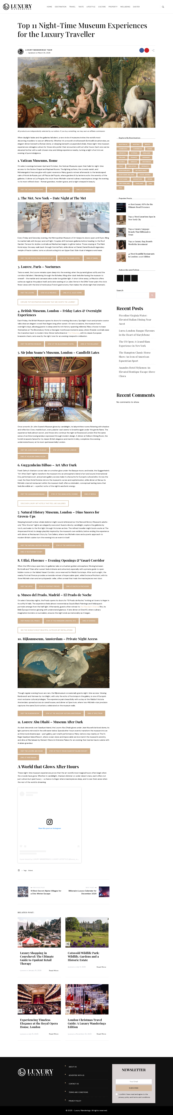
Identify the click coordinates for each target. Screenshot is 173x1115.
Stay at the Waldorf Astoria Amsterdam (63, 713)
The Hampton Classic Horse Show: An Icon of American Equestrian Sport (135, 356)
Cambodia (123, 149)
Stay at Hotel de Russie (60, 190)
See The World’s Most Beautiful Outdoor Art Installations (46, 630)
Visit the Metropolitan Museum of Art (36, 258)
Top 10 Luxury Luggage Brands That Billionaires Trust (139, 232)
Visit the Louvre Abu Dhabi (31, 751)
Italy (121, 166)
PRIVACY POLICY (75, 1101)
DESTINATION (60, 7)
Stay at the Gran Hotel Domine (64, 494)
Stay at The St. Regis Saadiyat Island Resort (68, 751)
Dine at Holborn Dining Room (32, 456)
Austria (136, 144)
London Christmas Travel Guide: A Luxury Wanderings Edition (87, 1023)
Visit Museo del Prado (30, 621)
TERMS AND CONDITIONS (78, 1092)
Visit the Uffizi (26, 586)
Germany (146, 157)
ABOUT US (73, 1067)
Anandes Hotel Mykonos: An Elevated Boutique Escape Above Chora (137, 371)
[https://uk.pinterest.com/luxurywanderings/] (127, 278)
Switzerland (124, 183)
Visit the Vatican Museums (31, 190)
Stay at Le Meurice (48, 293)
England (146, 153)
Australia (123, 144)
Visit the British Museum (30, 344)
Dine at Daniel (92, 258)
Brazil (147, 144)
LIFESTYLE (91, 7)
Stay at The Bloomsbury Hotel (61, 344)
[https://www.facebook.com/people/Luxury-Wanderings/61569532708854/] (134, 278)
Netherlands (141, 170)
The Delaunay (73, 333)
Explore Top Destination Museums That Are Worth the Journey (48, 302)
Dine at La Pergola (84, 190)
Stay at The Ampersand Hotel (68, 545)
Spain (150, 179)
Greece (134, 162)
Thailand (139, 183)
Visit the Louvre (27, 293)
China (149, 149)
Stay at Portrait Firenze (49, 586)
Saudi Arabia (145, 175)
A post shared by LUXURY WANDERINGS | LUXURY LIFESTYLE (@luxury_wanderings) (52, 859)
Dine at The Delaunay (90, 344)
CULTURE (102, 7)
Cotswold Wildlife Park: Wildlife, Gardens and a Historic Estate (83, 956)
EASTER (136, 7)
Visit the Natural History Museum (34, 545)
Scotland (123, 179)
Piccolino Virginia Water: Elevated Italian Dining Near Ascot (135, 319)
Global (30, 870)
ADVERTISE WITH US (76, 1075)
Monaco (145, 166)
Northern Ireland (126, 175)
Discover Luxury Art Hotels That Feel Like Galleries (43, 503)
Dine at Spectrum (95, 713)
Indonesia (146, 162)
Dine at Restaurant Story (31, 552)
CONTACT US (74, 1084)
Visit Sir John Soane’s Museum (33, 450)
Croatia (122, 153)
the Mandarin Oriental (89, 606)
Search (120, 290)
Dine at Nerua (90, 494)
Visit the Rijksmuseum (29, 713)
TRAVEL (72, 7)
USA (120, 188)
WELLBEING (125, 7)
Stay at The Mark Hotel (70, 258)
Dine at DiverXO (88, 621)
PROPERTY (113, 7)
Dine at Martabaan (28, 757)
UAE (150, 183)
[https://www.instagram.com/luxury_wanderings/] (120, 278)
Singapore (137, 179)
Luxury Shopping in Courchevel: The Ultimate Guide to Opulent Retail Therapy (37, 958)
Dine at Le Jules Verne (72, 293)
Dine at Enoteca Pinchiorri (77, 586)
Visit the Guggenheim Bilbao (32, 494)
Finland (122, 157)
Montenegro (124, 170)
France (134, 157)
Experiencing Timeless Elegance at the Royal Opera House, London (39, 1023)
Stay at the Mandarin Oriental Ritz (61, 621)
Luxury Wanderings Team (38, 50)
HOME (49, 7)
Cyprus (134, 153)
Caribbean (137, 149)
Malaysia (132, 166)
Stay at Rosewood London (64, 450)
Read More (53, 970)
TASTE (81, 7)
